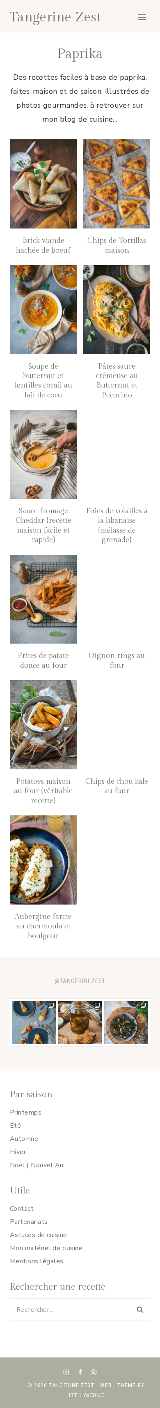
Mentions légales (37, 1261)
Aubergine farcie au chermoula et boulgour (43, 926)
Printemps (25, 1112)
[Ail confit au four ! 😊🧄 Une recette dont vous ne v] (80, 1022)
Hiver (18, 1151)
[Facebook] (80, 1372)
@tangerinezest (80, 981)
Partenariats (29, 1221)
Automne (24, 1138)
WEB (106, 1385)
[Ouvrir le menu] (141, 17)
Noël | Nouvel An (37, 1165)
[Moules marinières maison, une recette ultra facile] (126, 1022)
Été (15, 1125)
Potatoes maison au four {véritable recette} (43, 791)
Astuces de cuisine (38, 1235)
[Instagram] (66, 1372)
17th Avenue (86, 1395)
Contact (22, 1208)
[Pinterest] (94, 1372)
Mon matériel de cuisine (46, 1248)
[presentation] (43, 184)
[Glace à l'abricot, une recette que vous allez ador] (34, 1022)
